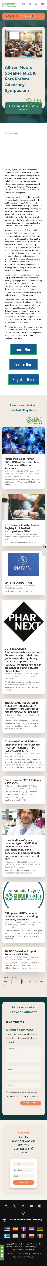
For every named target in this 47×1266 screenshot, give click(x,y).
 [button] (42, 5)
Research (37, 16)
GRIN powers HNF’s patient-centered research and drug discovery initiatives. (21, 916)
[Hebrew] (15, 1237)
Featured (33, 922)
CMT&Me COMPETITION (18, 583)
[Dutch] (32, 1230)
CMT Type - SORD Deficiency (28, 864)
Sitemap (29, 1257)
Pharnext (15, 676)
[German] (40, 1230)
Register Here (23, 379)
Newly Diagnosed (20, 536)
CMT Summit (25, 16)
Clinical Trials (34, 753)
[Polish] (32, 1237)
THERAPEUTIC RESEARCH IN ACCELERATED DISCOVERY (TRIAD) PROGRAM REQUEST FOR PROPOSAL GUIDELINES (21, 707)
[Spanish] (15, 1230)
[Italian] (23, 1237)
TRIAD (21, 473)
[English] (7, 1230)
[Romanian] (40, 1237)
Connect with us (16, 1254)
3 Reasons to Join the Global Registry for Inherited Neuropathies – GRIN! (22, 528)
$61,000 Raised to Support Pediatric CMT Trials (20, 952)
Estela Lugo (17, 106)
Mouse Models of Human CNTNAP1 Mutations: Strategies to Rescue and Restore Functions (23, 463)
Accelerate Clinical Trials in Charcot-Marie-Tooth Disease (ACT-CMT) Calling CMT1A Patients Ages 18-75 (22, 746)
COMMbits (29, 1249)
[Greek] (7, 1237)
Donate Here (24, 364)
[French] (23, 1230)
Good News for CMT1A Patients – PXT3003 (23, 781)
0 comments (28, 108)
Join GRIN (2, 1252)
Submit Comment (30, 1103)
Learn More (24, 349)
